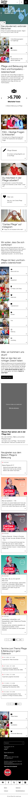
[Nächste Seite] (22, 640)
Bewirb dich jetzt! (7, 377)
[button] (14, 2)
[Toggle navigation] (4, 6)
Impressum (6, 790)
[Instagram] (4, 22)
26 (20, 639)
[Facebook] (1, 22)
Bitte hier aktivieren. (14, 408)
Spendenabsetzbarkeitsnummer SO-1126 (13, 763)
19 (16, 639)
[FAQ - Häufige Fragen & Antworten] (14, 122)
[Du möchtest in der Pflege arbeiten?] (14, 170)
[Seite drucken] (3, 782)
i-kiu (20, 796)
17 (12, 639)
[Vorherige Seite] (6, 640)
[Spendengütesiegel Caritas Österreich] (7, 772)
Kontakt (5, 749)
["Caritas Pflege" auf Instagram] (14, 216)
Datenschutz (18, 787)
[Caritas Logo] (5, 2)
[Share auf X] (14, 782)
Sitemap (5, 787)
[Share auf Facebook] (8, 782)
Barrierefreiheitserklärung (20, 790)
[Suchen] (22, 2)
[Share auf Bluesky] (19, 782)
